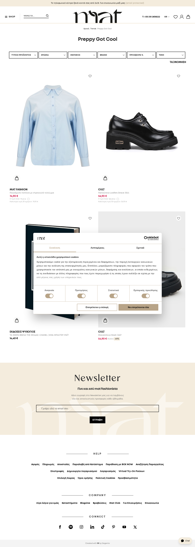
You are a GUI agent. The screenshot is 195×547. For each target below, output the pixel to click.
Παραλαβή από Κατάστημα (88, 464)
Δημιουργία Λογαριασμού (82, 471)
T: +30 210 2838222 (151, 17)
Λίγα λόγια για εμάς (47, 503)
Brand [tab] (103, 55)
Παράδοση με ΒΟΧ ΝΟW (119, 464)
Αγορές (35, 464)
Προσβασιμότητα (128, 478)
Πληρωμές (48, 464)
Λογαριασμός (108, 471)
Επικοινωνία (152, 503)
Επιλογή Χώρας (66, 478)
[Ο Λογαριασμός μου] (182, 17)
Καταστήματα (69, 503)
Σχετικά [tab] (140, 248)
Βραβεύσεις (99, 503)
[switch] (81, 296)
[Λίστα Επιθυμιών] (176, 17)
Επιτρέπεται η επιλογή (97, 307)
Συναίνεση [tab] (54, 248)
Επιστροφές (57, 471)
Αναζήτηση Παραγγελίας (150, 464)
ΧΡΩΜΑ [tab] (45, 55)
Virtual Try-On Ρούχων (131, 471)
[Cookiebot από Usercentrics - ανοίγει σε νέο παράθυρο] (146, 238)
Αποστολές (63, 464)
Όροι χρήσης (85, 478)
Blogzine (85, 503)
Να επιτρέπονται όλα (138, 307)
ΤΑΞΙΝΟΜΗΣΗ (178, 62)
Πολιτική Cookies (105, 478)
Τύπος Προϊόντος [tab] (21, 55)
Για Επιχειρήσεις (132, 503)
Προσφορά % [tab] (136, 55)
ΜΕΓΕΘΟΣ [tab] (75, 55)
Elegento (106, 543)
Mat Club (114, 503)
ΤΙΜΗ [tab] (161, 55)
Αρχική (86, 29)
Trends (93, 29)
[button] (34, 14)
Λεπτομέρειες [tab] (97, 248)
